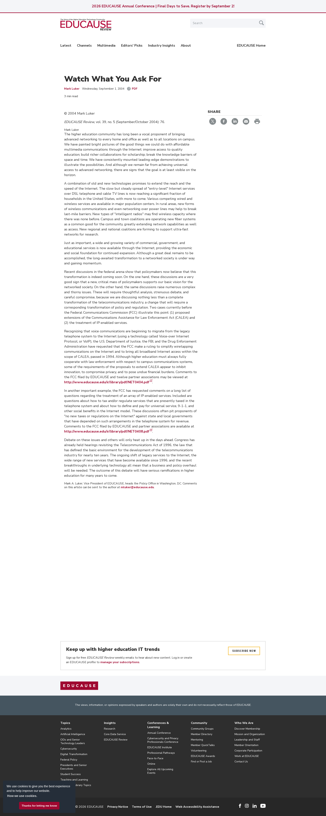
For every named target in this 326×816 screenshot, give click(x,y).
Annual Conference (159, 733)
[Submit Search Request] (261, 23)
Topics (65, 723)
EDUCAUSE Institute (159, 747)
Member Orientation (246, 745)
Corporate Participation (248, 750)
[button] (268, 807)
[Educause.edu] (79, 685)
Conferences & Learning (158, 725)
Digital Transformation (73, 754)
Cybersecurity (68, 749)
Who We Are (244, 723)
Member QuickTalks (203, 745)
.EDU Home (163, 807)
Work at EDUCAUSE (247, 756)
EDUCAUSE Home (251, 45)
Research (109, 729)
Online (151, 764)
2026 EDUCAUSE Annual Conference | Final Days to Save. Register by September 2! (163, 6)
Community (199, 723)
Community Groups (202, 729)
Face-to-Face (155, 758)
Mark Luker (71, 89)
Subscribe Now (244, 651)
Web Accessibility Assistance (197, 807)
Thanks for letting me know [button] (39, 805)
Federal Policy (68, 759)
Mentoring (197, 739)
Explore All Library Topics (75, 785)
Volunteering (198, 750)
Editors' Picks (131, 45)
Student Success (70, 774)
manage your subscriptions (119, 662)
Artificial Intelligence (72, 734)
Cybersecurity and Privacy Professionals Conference (162, 740)
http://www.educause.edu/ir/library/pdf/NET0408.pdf (106, 431)
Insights (110, 723)
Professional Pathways (161, 753)
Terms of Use (142, 807)
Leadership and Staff (247, 739)
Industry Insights (161, 45)
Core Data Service (115, 734)
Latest (65, 45)
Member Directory (201, 734)
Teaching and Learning (74, 779)
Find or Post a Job (201, 761)
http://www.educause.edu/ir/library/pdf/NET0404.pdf (106, 382)
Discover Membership (247, 729)
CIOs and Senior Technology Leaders (72, 741)
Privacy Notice (117, 807)
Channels (84, 45)
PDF (135, 89)
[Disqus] (131, 545)
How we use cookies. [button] (22, 796)
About (186, 45)
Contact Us (241, 761)
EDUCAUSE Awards (203, 756)
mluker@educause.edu (137, 487)
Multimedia (106, 45)
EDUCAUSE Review (116, 739)
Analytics (66, 729)
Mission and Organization (250, 734)
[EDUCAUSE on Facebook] (240, 805)
